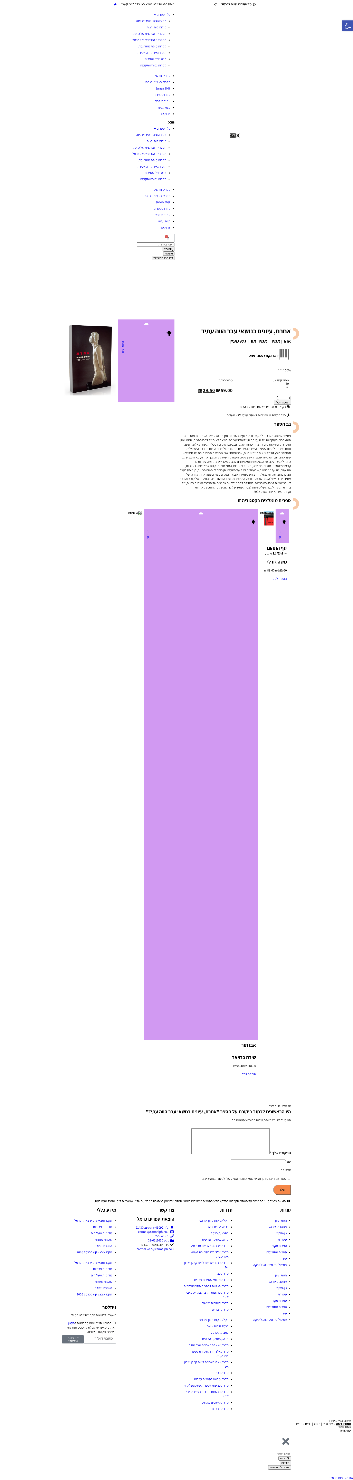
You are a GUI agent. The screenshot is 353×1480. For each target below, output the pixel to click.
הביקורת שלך (280, 1153)
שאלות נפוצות (103, 1239)
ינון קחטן (345, 1430)
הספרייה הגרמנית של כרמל (149, 40)
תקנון (71, 1323)
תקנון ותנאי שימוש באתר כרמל (93, 1220)
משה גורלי (277, 561)
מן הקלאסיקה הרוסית (215, 1239)
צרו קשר (165, 114)
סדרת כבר (222, 1273)
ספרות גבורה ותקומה (153, 65)
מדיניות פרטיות (102, 1227)
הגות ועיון (122, 347)
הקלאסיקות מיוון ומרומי (214, 1220)
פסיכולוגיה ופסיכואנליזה (151, 21)
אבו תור (248, 1045)
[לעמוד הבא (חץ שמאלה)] (346, 740)
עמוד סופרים (162, 101)
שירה (283, 1258)
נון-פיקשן (281, 1233)
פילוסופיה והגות (156, 27)
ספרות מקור (279, 1246)
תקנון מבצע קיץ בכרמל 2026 (94, 1252)
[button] (118, 122)
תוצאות (169, 253)
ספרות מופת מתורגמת (152, 46)
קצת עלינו (164, 107)
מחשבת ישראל (278, 1227)
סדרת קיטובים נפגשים (215, 1303)
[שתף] (13, 4)
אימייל (286, 1170)
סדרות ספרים (162, 95)
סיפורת (282, 1239)
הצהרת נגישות (103, 1246)
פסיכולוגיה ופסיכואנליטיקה (270, 1265)
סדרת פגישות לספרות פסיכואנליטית (206, 1286)
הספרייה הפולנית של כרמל (149, 33)
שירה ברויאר (244, 1057)
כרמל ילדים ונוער (218, 1227)
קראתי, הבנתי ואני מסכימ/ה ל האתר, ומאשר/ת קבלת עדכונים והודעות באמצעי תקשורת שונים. (91, 1327)
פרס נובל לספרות (155, 59)
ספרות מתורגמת (276, 1252)
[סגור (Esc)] (4, 4)
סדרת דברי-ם (220, 1309)
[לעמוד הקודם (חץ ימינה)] (7, 740)
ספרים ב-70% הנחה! (157, 82)
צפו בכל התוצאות (163, 258)
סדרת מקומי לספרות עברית (211, 1280)
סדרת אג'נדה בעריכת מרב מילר (209, 1246)
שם (288, 1161)
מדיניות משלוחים (101, 1233)
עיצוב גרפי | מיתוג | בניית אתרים (323, 1424)
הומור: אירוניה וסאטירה (151, 52)
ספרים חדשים (161, 76)
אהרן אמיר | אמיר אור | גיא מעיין (260, 340)
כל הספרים (163, 14)
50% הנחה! (163, 88)
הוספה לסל (282, 402)
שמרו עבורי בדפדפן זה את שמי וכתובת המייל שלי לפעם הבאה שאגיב (244, 1178)
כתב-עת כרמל (220, 1233)
